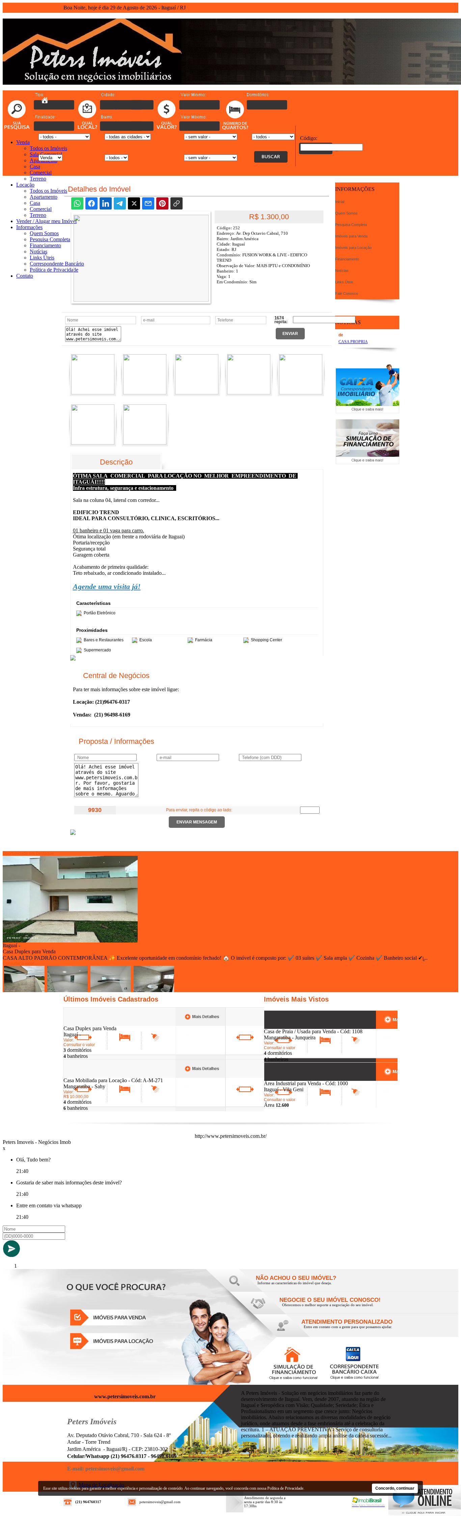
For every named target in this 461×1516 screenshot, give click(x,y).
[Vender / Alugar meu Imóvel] (328, 1307)
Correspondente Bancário (57, 263)
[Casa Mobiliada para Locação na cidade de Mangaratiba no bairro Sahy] (88, 1075)
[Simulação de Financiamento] (367, 462)
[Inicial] (45, 101)
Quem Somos (44, 233)
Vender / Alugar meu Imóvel (46, 221)
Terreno (38, 178)
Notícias (38, 251)
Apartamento (43, 197)
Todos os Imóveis (48, 148)
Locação (25, 185)
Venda (23, 142)
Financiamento (45, 245)
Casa (35, 166)
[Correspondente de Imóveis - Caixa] (367, 411)
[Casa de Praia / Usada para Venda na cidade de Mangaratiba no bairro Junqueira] (289, 1027)
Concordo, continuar (394, 1488)
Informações (29, 227)
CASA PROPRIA (353, 341)
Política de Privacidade (54, 270)
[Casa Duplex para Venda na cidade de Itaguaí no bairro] (70, 941)
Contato (24, 276)
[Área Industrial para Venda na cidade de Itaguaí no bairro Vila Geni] (289, 1079)
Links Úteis (42, 257)
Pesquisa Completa (50, 239)
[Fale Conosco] (305, 1285)
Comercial (41, 172)
